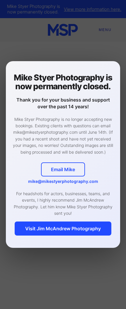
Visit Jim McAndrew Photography (63, 228)
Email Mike (63, 169)
